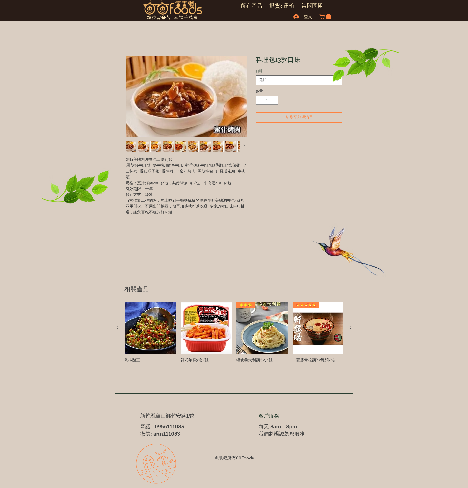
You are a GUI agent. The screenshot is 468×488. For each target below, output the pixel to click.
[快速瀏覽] (150, 328)
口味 (260, 71)
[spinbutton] (267, 100)
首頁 (129, 39)
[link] (325, 16)
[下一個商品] (350, 328)
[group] (234, 332)
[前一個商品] (117, 328)
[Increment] (275, 100)
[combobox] (299, 80)
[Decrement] (260, 100)
